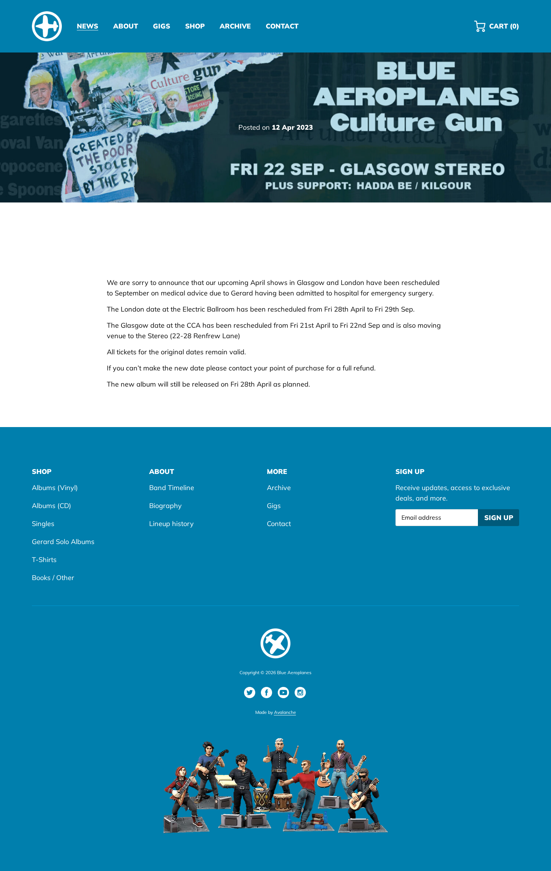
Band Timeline (171, 487)
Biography (165, 505)
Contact (279, 523)
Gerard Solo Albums (63, 541)
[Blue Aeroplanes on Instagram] (300, 692)
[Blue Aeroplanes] (47, 26)
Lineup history (171, 523)
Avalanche (285, 712)
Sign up (498, 517)
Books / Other (53, 577)
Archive (279, 487)
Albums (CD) (51, 505)
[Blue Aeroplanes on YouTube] (283, 692)
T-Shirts (44, 559)
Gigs (274, 505)
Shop (41, 471)
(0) (504, 29)
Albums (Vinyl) (55, 487)
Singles (43, 523)
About (161, 471)
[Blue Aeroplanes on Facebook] (266, 692)
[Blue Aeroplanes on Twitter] (249, 692)
